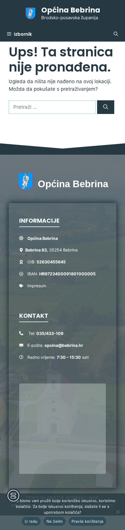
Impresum (36, 285)
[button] (116, 34)
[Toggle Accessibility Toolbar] (13, 495)
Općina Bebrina (70, 10)
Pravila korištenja (87, 521)
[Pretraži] (105, 107)
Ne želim (55, 521)
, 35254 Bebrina (51, 249)
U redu (31, 521)
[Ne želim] (118, 512)
